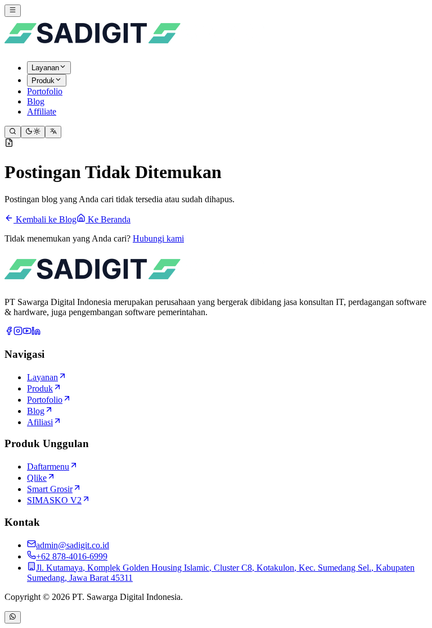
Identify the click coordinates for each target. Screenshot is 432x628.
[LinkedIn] (36, 332)
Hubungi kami (158, 238)
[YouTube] (27, 332)
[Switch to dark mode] (33, 132)
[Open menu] (12, 10)
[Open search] (12, 132)
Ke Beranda (108, 219)
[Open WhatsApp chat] (12, 617)
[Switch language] (53, 132)
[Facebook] (9, 332)
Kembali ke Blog (45, 219)
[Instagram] (18, 332)
